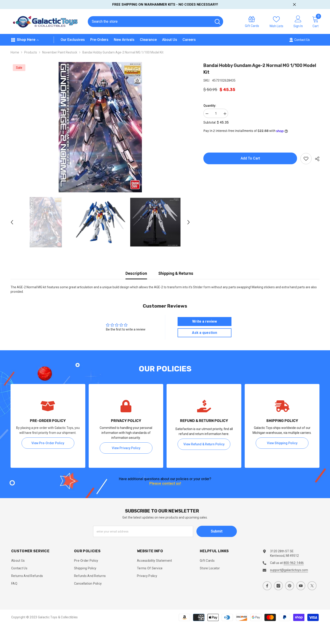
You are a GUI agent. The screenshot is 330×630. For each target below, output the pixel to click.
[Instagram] (278, 585)
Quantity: (209, 105)
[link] (48, 426)
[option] (100, 127)
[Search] (155, 21)
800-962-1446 (294, 563)
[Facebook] (267, 585)
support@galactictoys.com (289, 570)
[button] (12, 222)
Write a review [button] (204, 321)
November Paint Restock (59, 52)
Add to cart (250, 158)
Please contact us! (165, 484)
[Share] (315, 158)
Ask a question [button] (204, 333)
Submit (216, 531)
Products (30, 52)
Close (294, 5)
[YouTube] (300, 585)
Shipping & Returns (175, 273)
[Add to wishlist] (306, 158)
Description (136, 273)
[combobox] (149, 21)
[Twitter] (312, 585)
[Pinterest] (289, 585)
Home (15, 52)
